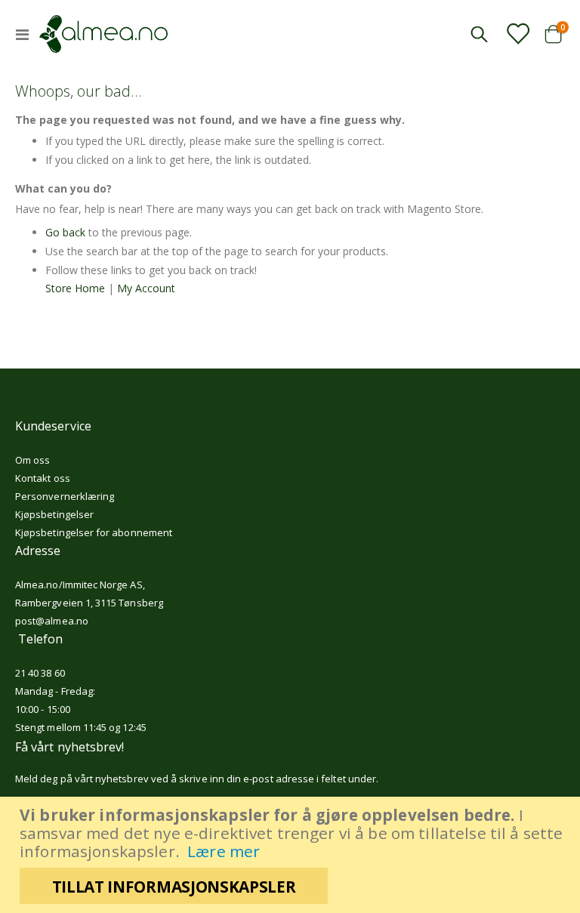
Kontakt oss (42, 478)
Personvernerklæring (64, 496)
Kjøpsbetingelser (54, 514)
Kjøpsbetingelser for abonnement (93, 532)
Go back (65, 232)
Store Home (75, 288)
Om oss (32, 460)
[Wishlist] (517, 33)
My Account (146, 288)
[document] (292, 855)
